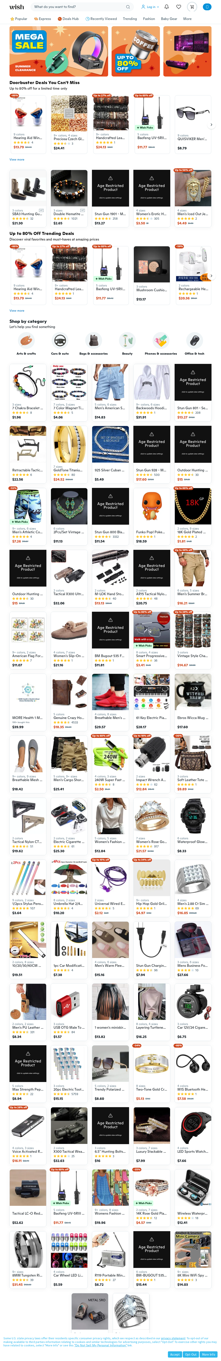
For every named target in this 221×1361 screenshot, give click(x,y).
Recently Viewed (103, 19)
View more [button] (16, 159)
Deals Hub (71, 19)
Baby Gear (169, 19)
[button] (151, 7)
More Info (208, 1354)
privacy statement (173, 1338)
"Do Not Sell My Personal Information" (100, 1345)
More (187, 19)
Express (45, 19)
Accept (175, 1354)
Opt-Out (191, 1354)
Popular (21, 19)
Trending (130, 19)
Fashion (149, 19)
